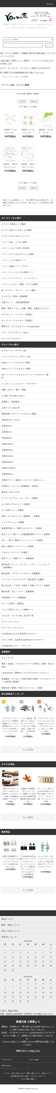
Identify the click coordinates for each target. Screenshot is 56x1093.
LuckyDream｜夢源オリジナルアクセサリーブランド (25, 673)
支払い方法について (18, 1073)
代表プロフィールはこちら (28, 1051)
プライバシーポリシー (37, 1076)
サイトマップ (7, 658)
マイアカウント (6, 1059)
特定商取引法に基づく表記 (19, 1076)
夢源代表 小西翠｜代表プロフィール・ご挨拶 (21, 688)
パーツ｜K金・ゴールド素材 (18, 76)
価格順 (29, 94)
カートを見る (34, 1059)
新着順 (36, 94)
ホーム (5, 76)
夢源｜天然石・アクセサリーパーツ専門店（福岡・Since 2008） (27, 665)
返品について (46, 1073)
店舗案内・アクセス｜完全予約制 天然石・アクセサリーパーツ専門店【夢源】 (27, 680)
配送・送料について (33, 1073)
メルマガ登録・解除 (27, 1079)
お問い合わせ (6, 1065)
